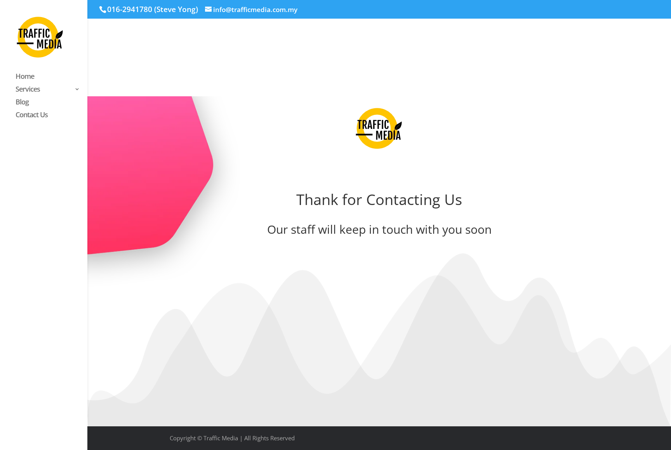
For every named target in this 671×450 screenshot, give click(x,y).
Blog (22, 102)
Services (28, 90)
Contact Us (32, 115)
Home (25, 77)
